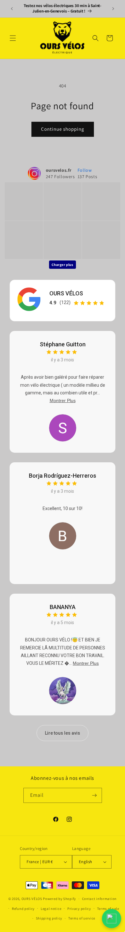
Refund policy (23, 908)
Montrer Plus (63, 400)
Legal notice (51, 908)
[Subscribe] (95, 795)
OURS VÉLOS (66, 293)
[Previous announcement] (12, 9)
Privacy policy (79, 908)
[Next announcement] (113, 9)
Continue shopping (62, 129)
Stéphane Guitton (63, 344)
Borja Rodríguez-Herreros (62, 475)
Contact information (99, 898)
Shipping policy (49, 918)
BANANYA (63, 607)
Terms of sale (108, 908)
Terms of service (81, 918)
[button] (13, 38)
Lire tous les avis (62, 733)
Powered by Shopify (59, 898)
